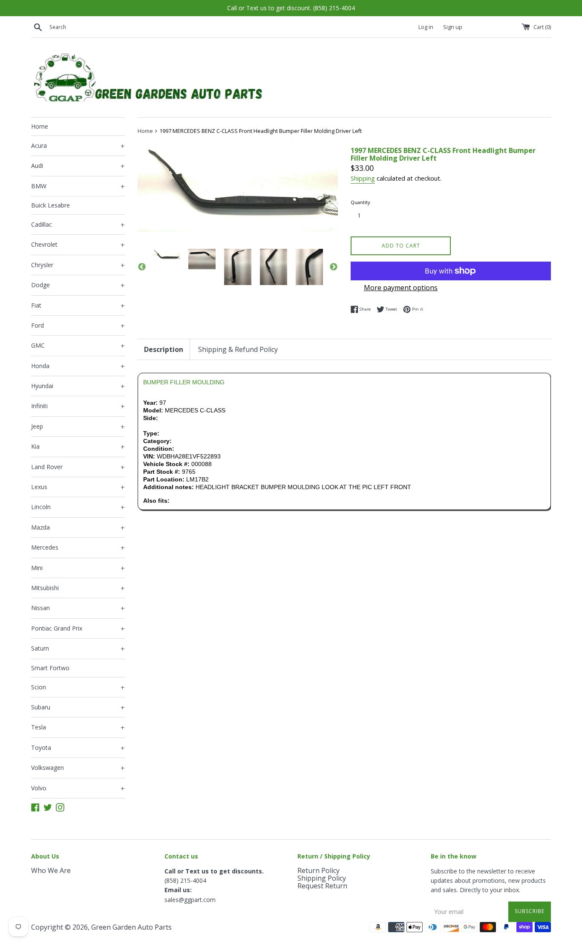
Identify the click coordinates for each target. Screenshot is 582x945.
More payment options (401, 287)
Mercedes (78, 548)
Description (163, 349)
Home (39, 126)
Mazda (78, 528)
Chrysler (78, 265)
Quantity (360, 202)
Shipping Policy (321, 878)
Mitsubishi (78, 588)
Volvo (78, 788)
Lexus (78, 487)
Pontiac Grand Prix (78, 629)
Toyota (78, 748)
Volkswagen (78, 768)
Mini (78, 568)
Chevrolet (78, 245)
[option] (166, 255)
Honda (78, 366)
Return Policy (318, 870)
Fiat (78, 306)
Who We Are (51, 870)
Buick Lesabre (50, 205)
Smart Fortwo (50, 668)
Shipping (363, 178)
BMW (78, 186)
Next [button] (333, 267)
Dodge (78, 285)
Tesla (78, 727)
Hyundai (78, 386)
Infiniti (78, 406)
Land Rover (78, 467)
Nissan (78, 608)
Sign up (452, 27)
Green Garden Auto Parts (131, 927)
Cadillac (78, 225)
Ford (78, 326)
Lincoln (78, 507)
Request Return (322, 885)
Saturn (78, 649)
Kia (78, 447)
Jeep (78, 427)
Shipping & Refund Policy (238, 349)
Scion (78, 687)
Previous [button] (142, 267)
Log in (425, 27)
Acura (78, 146)
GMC (78, 346)
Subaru (78, 707)
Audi (78, 166)
